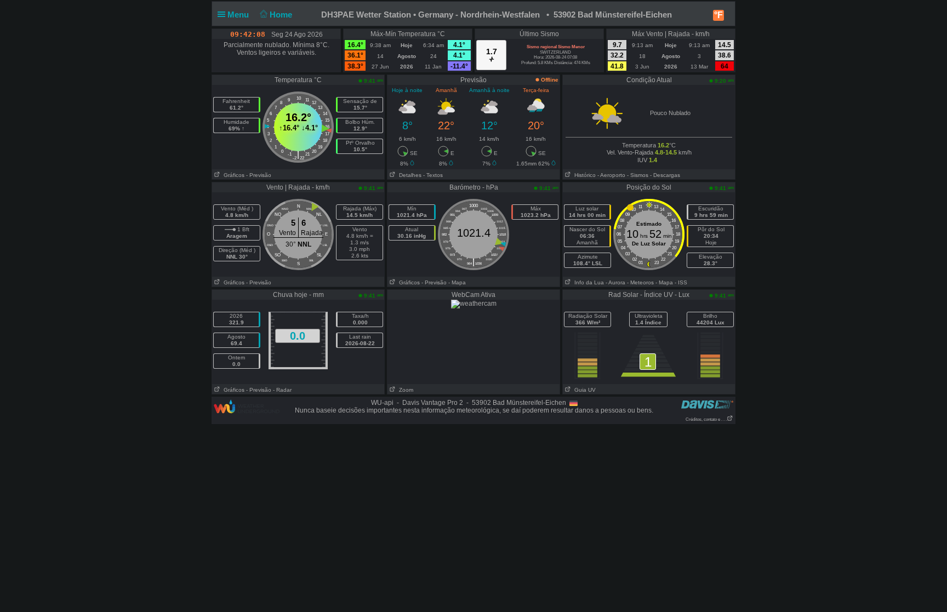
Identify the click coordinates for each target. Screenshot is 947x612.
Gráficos (232, 175)
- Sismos (637, 175)
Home (281, 14)
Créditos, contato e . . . (706, 419)
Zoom (404, 390)
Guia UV (583, 390)
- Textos (433, 175)
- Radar (282, 390)
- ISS (681, 282)
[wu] (246, 406)
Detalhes (408, 175)
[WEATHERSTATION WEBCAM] (474, 303)
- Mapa (457, 282)
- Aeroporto (611, 175)
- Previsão (258, 175)
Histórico (583, 175)
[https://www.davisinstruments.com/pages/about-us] (707, 404)
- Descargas (665, 175)
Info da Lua (587, 282)
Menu (239, 14)
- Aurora (615, 282)
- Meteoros (640, 282)
